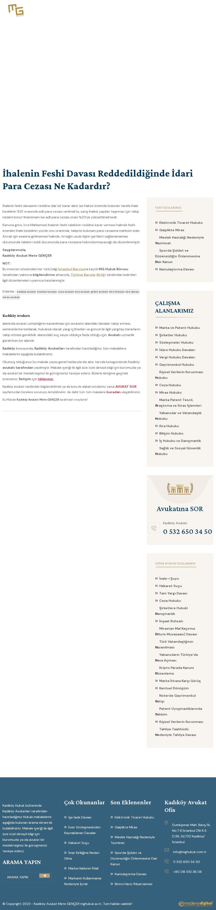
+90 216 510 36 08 (187, 871)
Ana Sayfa (44, 10)
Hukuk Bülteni (134, 10)
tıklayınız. (46, 379)
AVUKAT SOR (125, 386)
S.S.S (184, 10)
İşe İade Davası (79, 817)
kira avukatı (82, 291)
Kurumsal (67, 10)
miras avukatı (11, 297)
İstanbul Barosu (71, 269)
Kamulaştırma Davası (176, 269)
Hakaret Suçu (78, 843)
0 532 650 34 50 (186, 862)
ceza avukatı (66, 291)
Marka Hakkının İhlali (83, 868)
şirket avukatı (99, 291)
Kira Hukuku (117, 291)
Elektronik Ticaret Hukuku (181, 222)
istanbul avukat (47, 291)
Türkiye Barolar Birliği (88, 275)
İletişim (199, 10)
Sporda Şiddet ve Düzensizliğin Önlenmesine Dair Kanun (177, 256)
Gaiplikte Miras (171, 230)
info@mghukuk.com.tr (190, 852)
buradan (114, 392)
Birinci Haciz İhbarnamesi (133, 884)
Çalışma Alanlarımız (99, 10)
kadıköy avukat (26, 291)
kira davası (132, 291)
